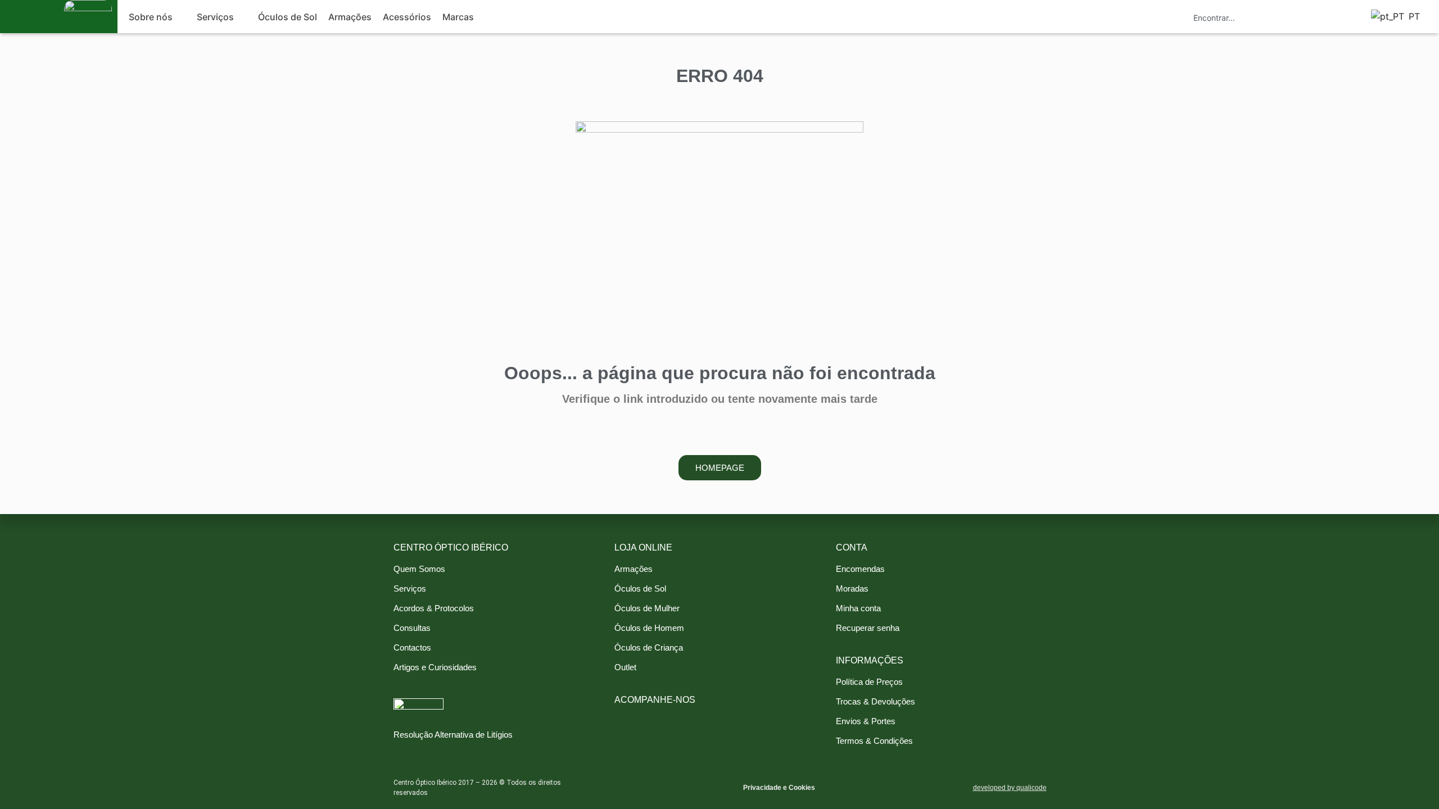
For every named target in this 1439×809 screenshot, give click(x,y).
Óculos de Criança (648, 647)
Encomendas (860, 569)
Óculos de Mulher (647, 608)
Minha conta (858, 608)
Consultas (412, 628)
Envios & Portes (865, 721)
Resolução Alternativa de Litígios (453, 734)
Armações (633, 569)
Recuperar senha (867, 628)
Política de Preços (869, 682)
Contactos (412, 647)
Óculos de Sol (640, 588)
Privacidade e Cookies (779, 788)
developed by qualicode (1010, 788)
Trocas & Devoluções (875, 701)
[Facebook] (622, 715)
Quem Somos (419, 569)
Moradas (852, 588)
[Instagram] (642, 715)
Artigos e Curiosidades (435, 667)
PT (1411, 16)
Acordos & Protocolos (433, 608)
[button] (157, 16)
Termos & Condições (874, 741)
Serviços (409, 588)
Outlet (625, 667)
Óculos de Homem (649, 628)
